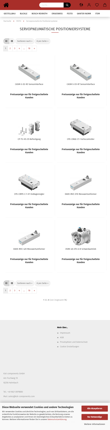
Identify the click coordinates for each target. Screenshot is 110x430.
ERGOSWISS (57, 13)
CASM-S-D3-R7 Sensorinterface (81, 84)
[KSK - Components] (7, 5)
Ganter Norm (84, 13)
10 (29, 48)
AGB (62, 337)
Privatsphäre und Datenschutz (74, 342)
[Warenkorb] (105, 5)
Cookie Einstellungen (69, 346)
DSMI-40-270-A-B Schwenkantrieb (80, 249)
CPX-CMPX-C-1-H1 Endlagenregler (29, 194)
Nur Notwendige (94, 417)
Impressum (65, 333)
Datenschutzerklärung (57, 419)
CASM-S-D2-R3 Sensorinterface (29, 84)
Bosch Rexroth (39, 13)
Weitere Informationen (94, 424)
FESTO (70, 13)
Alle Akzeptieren (94, 408)
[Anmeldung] (89, 5)
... (24, 48)
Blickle (23, 13)
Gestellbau (10, 13)
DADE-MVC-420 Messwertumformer (29, 249)
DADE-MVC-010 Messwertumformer (81, 194)
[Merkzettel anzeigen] (97, 5)
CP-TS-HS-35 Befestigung (29, 139)
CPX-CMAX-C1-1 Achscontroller (80, 139)
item (97, 13)
